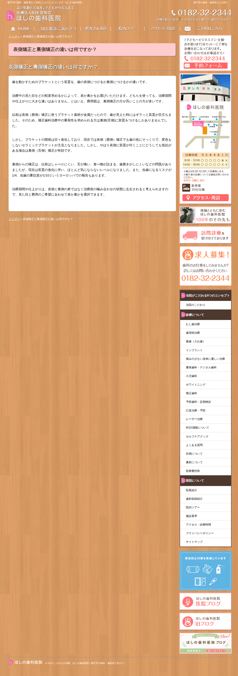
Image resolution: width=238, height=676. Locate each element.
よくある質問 (194, 445)
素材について (194, 462)
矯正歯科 (191, 393)
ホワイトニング (195, 384)
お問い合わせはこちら (206, 29)
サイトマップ (194, 541)
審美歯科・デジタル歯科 (201, 367)
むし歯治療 (193, 324)
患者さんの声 (98, 29)
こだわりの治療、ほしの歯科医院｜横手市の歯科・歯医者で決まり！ (90, 663)
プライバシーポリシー (200, 533)
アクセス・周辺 (162, 29)
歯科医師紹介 (194, 498)
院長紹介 (191, 490)
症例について (194, 453)
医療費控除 (193, 471)
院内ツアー (193, 507)
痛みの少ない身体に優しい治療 (205, 358)
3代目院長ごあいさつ (58, 29)
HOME (20, 29)
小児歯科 (191, 376)
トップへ (14, 36)
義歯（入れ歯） (197, 341)
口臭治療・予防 (195, 410)
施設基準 (191, 516)
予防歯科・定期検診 (198, 401)
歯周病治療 (193, 332)
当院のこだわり (195, 304)
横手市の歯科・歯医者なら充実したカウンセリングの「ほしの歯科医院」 (45, 2)
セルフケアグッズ (197, 436)
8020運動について (197, 427)
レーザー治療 (194, 419)
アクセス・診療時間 (198, 524)
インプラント (194, 350)
